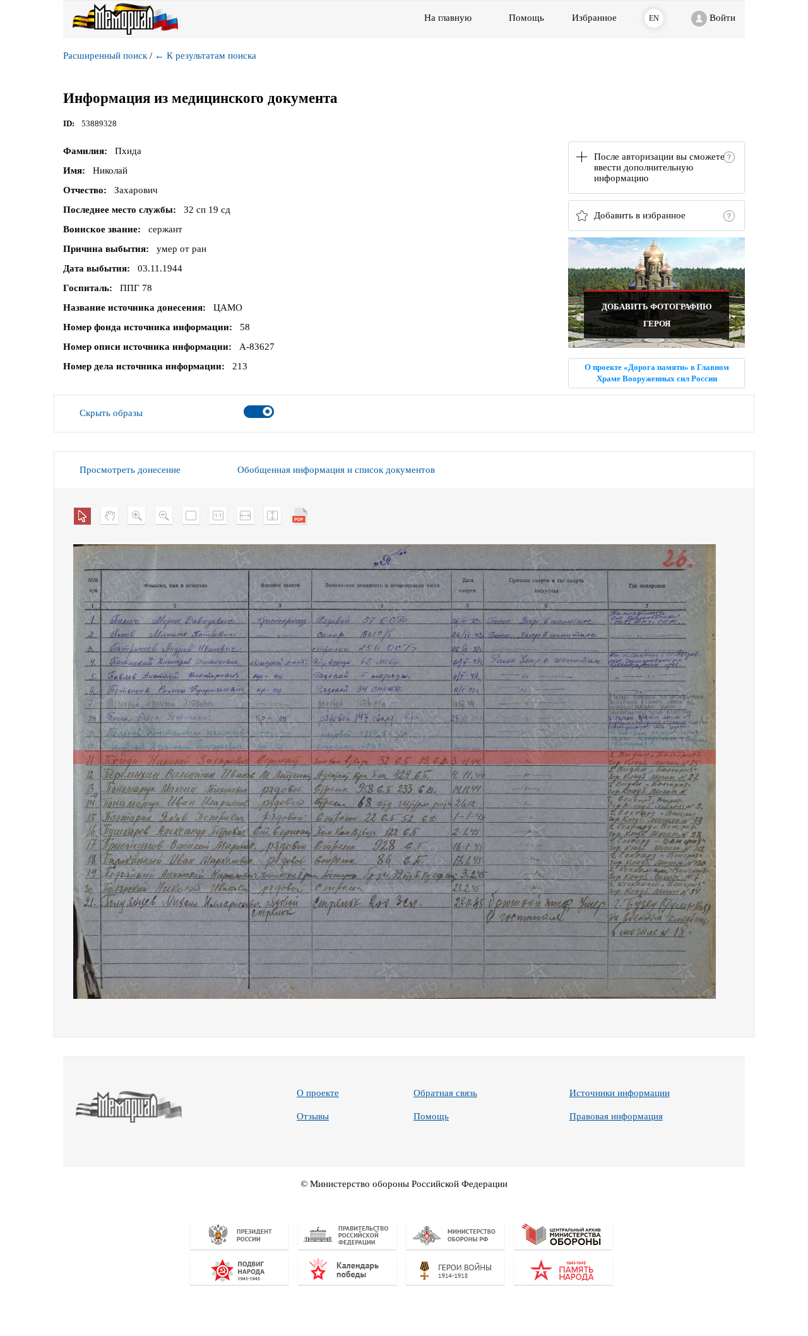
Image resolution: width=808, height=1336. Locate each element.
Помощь (431, 1116)
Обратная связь (445, 1093)
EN (654, 18)
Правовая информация (616, 1116)
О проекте (318, 1093)
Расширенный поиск (105, 56)
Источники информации (619, 1093)
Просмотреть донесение (130, 470)
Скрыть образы (111, 413)
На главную (448, 18)
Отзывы (313, 1116)
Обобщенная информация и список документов (336, 470)
